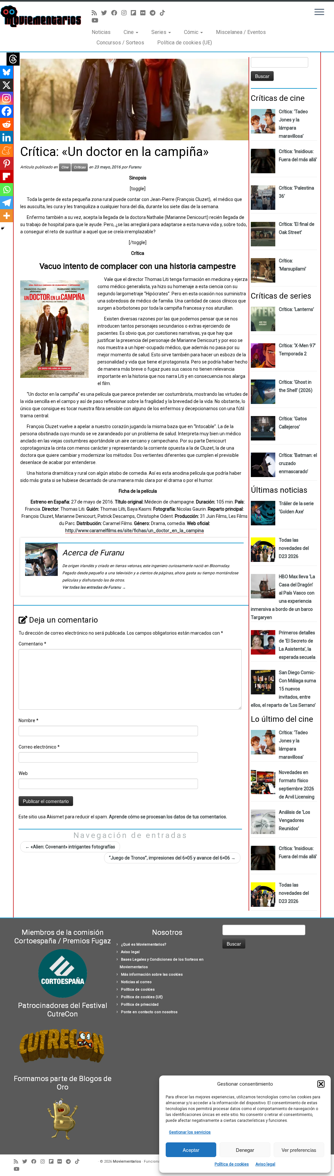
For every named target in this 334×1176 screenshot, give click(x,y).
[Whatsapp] (6, 189)
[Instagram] (6, 98)
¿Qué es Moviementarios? (143, 944)
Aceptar (191, 1149)
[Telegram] (6, 202)
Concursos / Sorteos (120, 42)
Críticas (79, 167)
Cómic (192, 32)
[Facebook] (6, 111)
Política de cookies (232, 1164)
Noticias (101, 32)
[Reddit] (6, 124)
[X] (6, 85)
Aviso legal (265, 1164)
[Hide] (2, 228)
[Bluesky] (6, 72)
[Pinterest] (6, 163)
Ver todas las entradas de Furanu (94, 587)
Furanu (135, 167)
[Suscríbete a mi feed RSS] (96, 12)
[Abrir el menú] (319, 12)
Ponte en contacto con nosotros (149, 1012)
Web (23, 773)
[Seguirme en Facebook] (116, 12)
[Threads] (13, 59)
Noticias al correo (136, 982)
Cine (129, 32)
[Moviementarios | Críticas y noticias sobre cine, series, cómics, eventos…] (39, 16)
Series (159, 32)
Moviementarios (127, 1161)
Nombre (28, 720)
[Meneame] (6, 150)
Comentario (32, 643)
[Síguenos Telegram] (155, 12)
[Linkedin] (6, 137)
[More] (6, 215)
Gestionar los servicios (190, 1132)
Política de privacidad (140, 1004)
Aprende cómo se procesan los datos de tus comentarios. (168, 816)
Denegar (245, 1149)
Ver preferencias (298, 1149)
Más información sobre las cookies (152, 974)
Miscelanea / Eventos (241, 32)
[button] (321, 1084)
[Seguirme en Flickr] (145, 12)
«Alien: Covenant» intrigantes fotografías (70, 846)
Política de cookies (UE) (184, 42)
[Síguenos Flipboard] (135, 12)
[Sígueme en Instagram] (126, 12)
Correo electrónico (39, 747)
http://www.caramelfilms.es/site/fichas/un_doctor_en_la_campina (134, 530)
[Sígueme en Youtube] (97, 20)
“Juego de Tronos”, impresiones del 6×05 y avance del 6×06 (172, 857)
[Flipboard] (6, 176)
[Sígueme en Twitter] (106, 12)
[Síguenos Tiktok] (164, 12)
